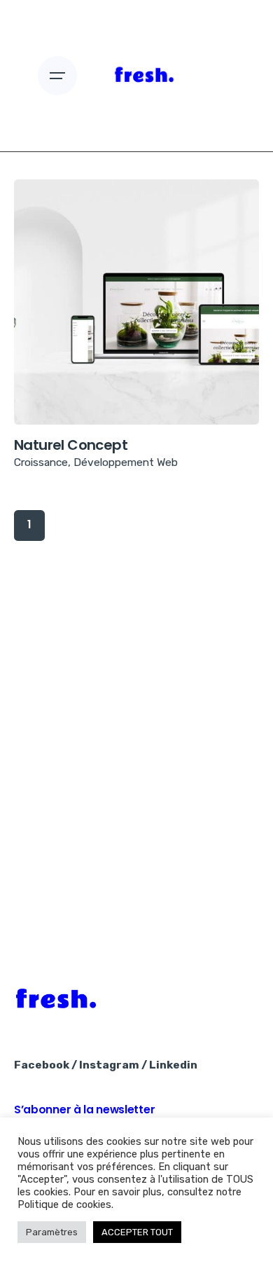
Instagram (109, 1064)
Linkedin (173, 1064)
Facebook (41, 1064)
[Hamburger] (57, 75)
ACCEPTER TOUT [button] (137, 1232)
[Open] (57, 230)
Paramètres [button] (52, 1232)
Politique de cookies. (65, 1204)
